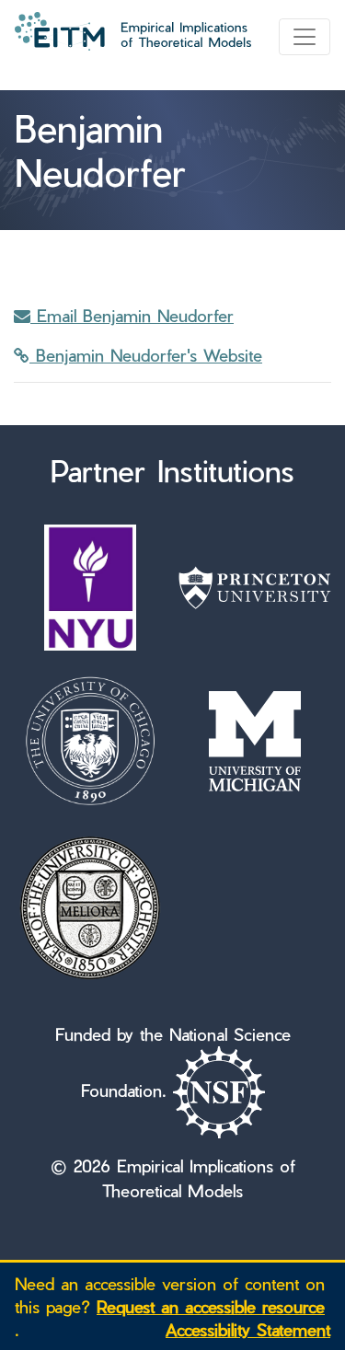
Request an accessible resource (211, 1306)
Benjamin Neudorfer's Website (145, 354)
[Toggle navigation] (304, 36)
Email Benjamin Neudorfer (132, 315)
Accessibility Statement (248, 1329)
